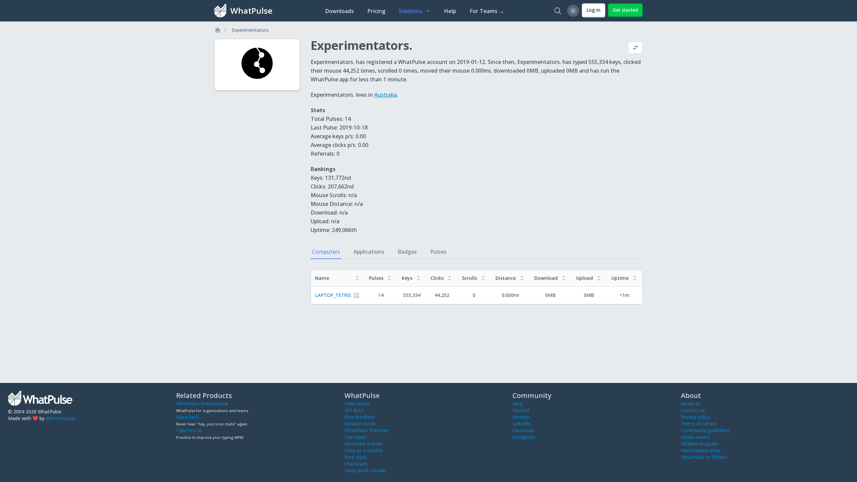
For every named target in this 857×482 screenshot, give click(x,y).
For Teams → (487, 11)
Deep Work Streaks (365, 470)
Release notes (360, 423)
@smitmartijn (61, 418)
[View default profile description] (635, 48)
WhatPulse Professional (202, 403)
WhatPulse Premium (366, 430)
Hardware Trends (363, 443)
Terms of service (699, 423)
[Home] (217, 30)
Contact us (693, 410)
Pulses (438, 251)
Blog (518, 403)
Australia (385, 94)
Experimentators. (250, 30)
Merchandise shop (701, 450)
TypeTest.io (189, 430)
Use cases (355, 437)
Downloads (339, 11)
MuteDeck (187, 417)
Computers (326, 251)
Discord (521, 410)
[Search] (558, 11)
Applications (369, 251)
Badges (407, 251)
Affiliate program (699, 443)
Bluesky (521, 417)
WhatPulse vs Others (704, 457)
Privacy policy (695, 417)
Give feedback (359, 417)
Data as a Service (363, 450)
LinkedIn (522, 423)
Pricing (376, 11)
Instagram (524, 437)
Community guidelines (705, 430)
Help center (357, 403)
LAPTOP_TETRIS (333, 295)
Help (450, 11)
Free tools (355, 457)
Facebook (523, 430)
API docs (354, 410)
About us (691, 403)
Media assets (695, 437)
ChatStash (355, 464)
